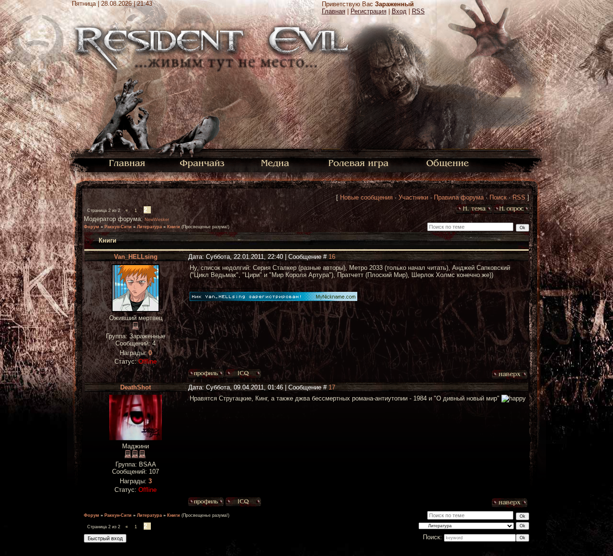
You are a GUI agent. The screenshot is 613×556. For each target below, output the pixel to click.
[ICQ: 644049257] (243, 502)
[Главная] (127, 162)
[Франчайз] (201, 162)
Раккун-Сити (118, 226)
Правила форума (459, 197)
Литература (149, 226)
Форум (91, 226)
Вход (399, 11)
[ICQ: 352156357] (243, 373)
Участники (413, 197)
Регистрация (368, 11)
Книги (173, 226)
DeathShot (135, 387)
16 (332, 256)
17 (332, 387)
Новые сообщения (366, 197)
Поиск (498, 197)
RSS (418, 11)
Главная (333, 11)
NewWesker (157, 219)
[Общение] (448, 162)
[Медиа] (276, 162)
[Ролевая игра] (360, 162)
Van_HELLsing (136, 256)
